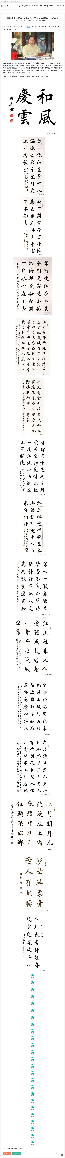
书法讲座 (36, 6)
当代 (11, 11)
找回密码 (15, 1)
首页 (22, 6)
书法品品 (4, 6)
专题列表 (51, 6)
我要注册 (9, 1)
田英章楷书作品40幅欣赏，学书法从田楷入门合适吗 (32, 17)
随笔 (57, 6)
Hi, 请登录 (3, 1)
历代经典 (43, 6)
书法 (28, 27)
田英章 (14, 11)
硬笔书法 (28, 6)
